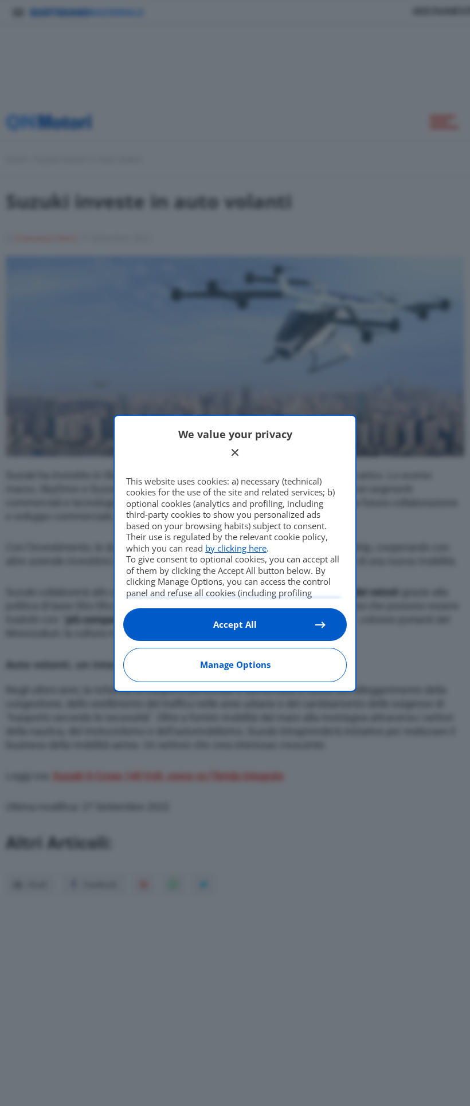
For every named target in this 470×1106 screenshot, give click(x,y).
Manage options (235, 664)
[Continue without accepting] (235, 452)
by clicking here (236, 548)
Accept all (235, 624)
